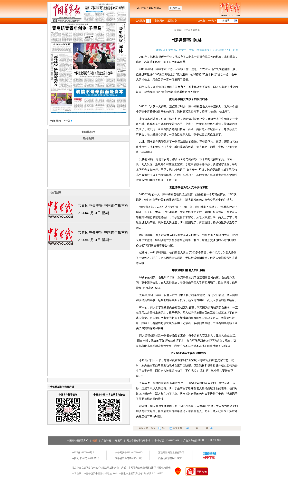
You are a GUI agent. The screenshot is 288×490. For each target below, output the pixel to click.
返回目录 (172, 20)
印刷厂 (118, 440)
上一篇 (194, 428)
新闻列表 (159, 20)
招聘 (94, 440)
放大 (153, 428)
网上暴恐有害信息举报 (138, 440)
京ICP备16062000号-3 (83, 452)
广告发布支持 (190, 440)
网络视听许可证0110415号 (128, 458)
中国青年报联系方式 (77, 440)
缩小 (164, 428)
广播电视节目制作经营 (170, 458)
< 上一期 (200, 20)
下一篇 (205, 428)
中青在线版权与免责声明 (61, 386)
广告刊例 (106, 440)
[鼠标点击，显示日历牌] (148, 20)
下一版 (67, 120)
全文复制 (177, 428)
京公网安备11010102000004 (129, 452)
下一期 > (211, 20)
